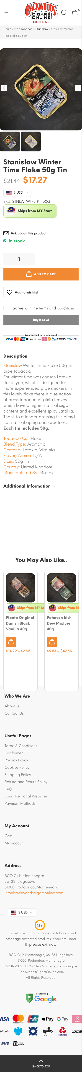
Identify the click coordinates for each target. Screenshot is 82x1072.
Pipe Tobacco (23, 29)
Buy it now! (41, 320)
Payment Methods (20, 803)
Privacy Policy (16, 760)
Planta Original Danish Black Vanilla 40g (20, 623)
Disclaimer (14, 753)
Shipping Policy (18, 775)
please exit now (42, 944)
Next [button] (78, 88)
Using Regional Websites (26, 796)
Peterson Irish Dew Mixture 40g (59, 623)
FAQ (8, 789)
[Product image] (20, 587)
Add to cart (45, 274)
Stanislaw (42, 29)
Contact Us (14, 713)
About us (12, 706)
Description (15, 356)
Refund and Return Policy (26, 782)
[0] (74, 12)
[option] (41, 89)
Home (7, 29)
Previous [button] (4, 88)
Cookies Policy (17, 767)
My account (15, 843)
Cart (8, 836)
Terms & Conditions (21, 746)
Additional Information (27, 486)
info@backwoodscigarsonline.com (34, 893)
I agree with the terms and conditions (43, 308)
